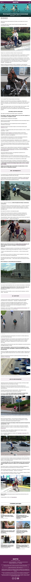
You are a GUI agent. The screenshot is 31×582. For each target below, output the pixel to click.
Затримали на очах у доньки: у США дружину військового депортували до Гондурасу (8, 531)
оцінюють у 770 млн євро (5, 356)
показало (10, 132)
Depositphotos (14, 497)
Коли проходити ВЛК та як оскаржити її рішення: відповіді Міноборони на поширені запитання (22, 517)
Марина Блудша (12, 15)
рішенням (3, 338)
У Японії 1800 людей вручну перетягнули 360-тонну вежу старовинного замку (21, 531)
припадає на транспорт (22, 433)
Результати (3, 126)
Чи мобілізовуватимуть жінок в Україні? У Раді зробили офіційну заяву (7, 516)
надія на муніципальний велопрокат (20, 307)
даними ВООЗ (3, 428)
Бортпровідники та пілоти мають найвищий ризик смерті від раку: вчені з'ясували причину (7, 546)
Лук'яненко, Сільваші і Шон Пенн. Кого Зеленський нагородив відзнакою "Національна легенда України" (22, 546)
